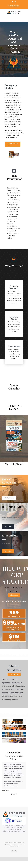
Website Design (7, 842)
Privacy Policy (21, 844)
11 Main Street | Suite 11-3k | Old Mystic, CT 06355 (14, 826)
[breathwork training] (14, 435)
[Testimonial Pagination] (11, 794)
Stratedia (14, 842)
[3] (14, 637)
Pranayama (19, 842)
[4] (14, 625)
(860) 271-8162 (14, 829)
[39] (14, 445)
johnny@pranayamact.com (14, 6)
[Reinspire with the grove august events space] (14, 425)
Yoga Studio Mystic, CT (14, 846)
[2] (14, 613)
